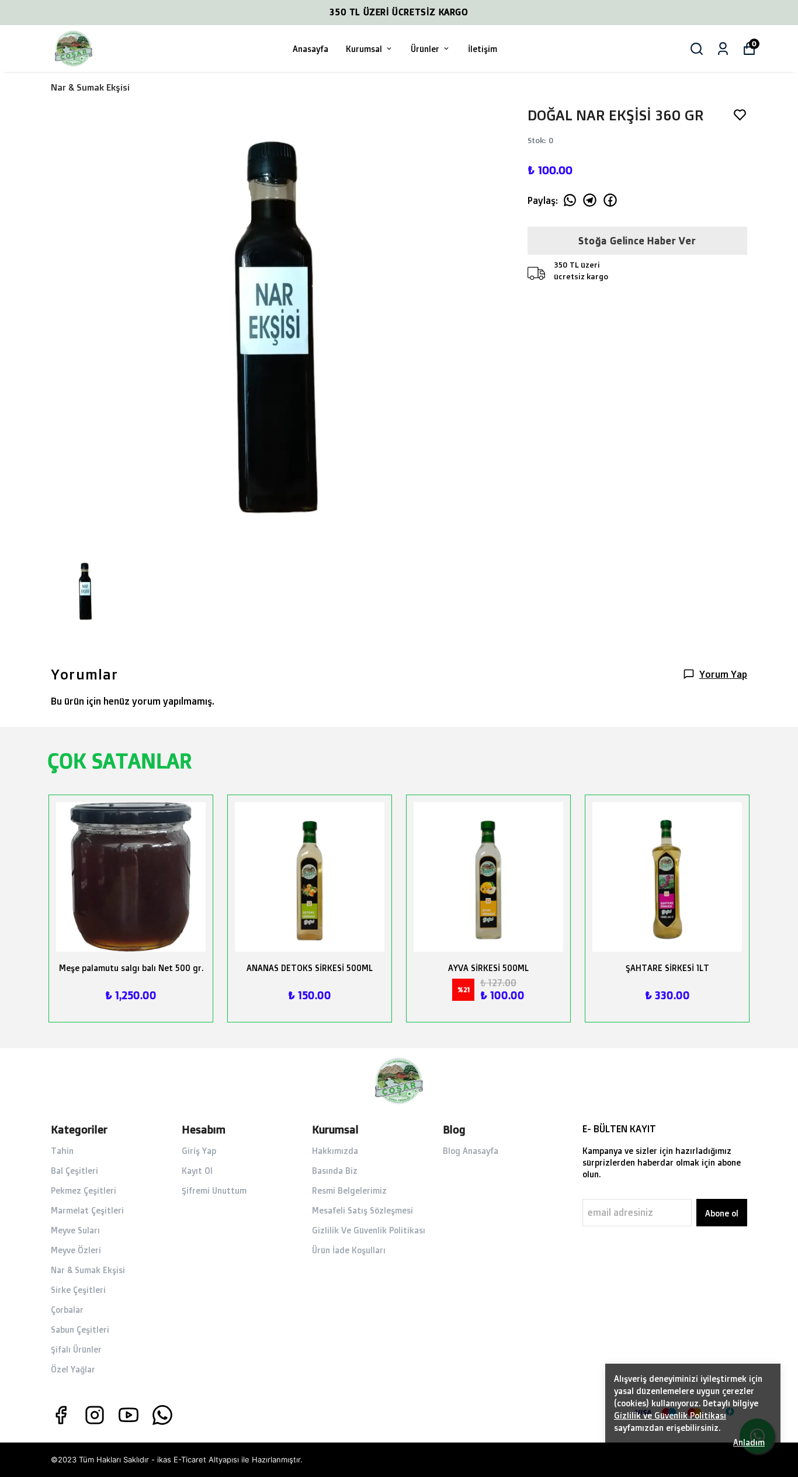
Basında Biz (335, 1171)
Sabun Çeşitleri (80, 1329)
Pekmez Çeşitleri (83, 1190)
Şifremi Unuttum (214, 1190)
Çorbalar (67, 1310)
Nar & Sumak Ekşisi (90, 87)
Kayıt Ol (197, 1171)
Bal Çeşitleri (74, 1171)
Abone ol (721, 1213)
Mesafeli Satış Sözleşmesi (362, 1210)
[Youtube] (128, 1415)
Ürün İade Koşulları (349, 1250)
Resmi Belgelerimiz (349, 1190)
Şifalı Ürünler (76, 1349)
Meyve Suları (75, 1230)
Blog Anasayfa (470, 1151)
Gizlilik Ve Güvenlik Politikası (368, 1230)
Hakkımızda (335, 1151)
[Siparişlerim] (723, 48)
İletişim (482, 49)
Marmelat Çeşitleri (87, 1210)
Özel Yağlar (73, 1369)
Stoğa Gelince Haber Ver (637, 241)
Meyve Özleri (76, 1250)
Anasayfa (310, 49)
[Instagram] (95, 1415)
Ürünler (425, 49)
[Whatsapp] (162, 1415)
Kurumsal (364, 49)
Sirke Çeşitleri (78, 1290)
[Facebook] (61, 1415)
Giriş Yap (199, 1151)
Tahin (62, 1151)
